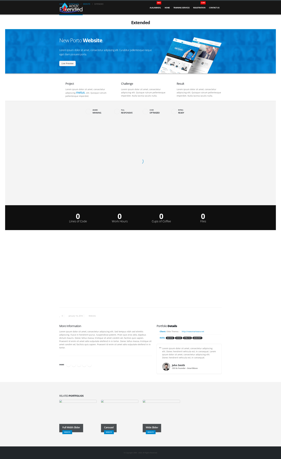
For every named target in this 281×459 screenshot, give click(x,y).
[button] (61, 23)
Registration (199, 6)
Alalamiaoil (155, 6)
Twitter (74, 365)
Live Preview (67, 63)
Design (178, 338)
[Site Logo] (70, 7)
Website (92, 316)
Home (167, 7)
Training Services (181, 7)
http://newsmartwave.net (192, 331)
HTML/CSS (187, 338)
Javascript (197, 338)
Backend (170, 338)
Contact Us (214, 7)
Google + (84, 365)
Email (90, 365)
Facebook (68, 365)
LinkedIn (79, 365)
